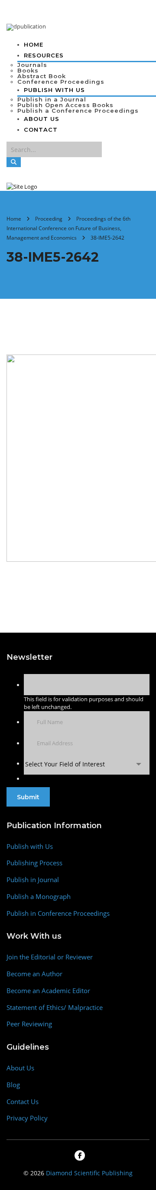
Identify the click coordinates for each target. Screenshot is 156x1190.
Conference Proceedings (60, 81)
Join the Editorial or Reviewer (49, 957)
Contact (41, 129)
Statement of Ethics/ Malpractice (54, 1007)
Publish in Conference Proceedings (58, 913)
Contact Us (22, 1102)
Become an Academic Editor (48, 991)
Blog (13, 1085)
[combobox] (87, 764)
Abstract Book (41, 76)
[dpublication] (26, 26)
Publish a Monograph (38, 896)
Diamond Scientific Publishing (89, 1173)
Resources (44, 55)
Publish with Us (29, 846)
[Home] (21, 186)
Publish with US (54, 89)
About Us (41, 118)
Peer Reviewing (29, 1024)
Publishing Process (34, 863)
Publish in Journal (32, 880)
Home (33, 44)
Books (28, 70)
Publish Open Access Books (65, 104)
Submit (28, 797)
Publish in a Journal (51, 99)
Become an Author (34, 974)
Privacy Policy (27, 1118)
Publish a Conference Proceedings (78, 110)
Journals (32, 64)
